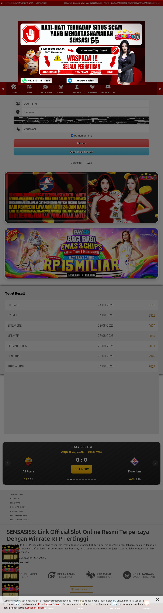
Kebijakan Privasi (34, 607)
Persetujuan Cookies (49, 604)
